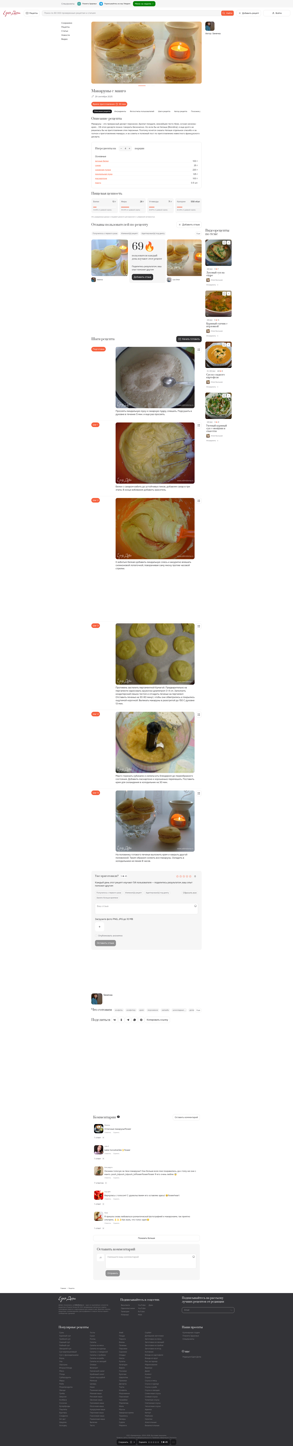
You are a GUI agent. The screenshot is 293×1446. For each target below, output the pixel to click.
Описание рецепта (102, 111)
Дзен (151, 1305)
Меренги (123, 1425)
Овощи (62, 1390)
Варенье (148, 1368)
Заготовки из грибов (154, 1345)
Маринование (151, 1364)
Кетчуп (148, 1412)
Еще (198, 233)
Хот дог (62, 1419)
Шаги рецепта (164, 111)
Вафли (122, 1368)
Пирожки (123, 1348)
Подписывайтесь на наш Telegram (117, 4)
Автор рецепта (180, 111)
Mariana (107, 1125)
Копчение (149, 1352)
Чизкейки (123, 1400)
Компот (148, 1374)
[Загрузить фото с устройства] (99, 926)
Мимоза (93, 1380)
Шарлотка (123, 1377)
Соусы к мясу (151, 1380)
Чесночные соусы (153, 1406)
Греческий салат (97, 1371)
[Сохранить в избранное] (224, 243)
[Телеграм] (128, 1020)
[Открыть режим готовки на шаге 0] (199, 350)
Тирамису (123, 1416)
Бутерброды (64, 1406)
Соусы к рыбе (151, 1387)
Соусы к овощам (152, 1390)
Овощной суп (65, 1348)
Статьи (64, 31)
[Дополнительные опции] (173, 1442)
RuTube (141, 1311)
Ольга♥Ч (107, 1192)
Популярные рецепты (74, 1327)
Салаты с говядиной (99, 1352)
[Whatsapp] (135, 1020)
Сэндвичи (63, 1416)
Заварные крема (126, 1412)
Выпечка (93, 1422)
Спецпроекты (188, 1339)
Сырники (123, 1352)
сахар (98, 165)
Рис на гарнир (151, 1361)
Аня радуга (108, 1167)
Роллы (92, 1339)
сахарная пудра (103, 170)
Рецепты (65, 27)
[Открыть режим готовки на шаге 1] (199, 425)
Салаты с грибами (98, 1355)
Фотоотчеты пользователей (142, 111)
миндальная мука (103, 174)
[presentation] (146, 926)
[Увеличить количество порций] (129, 148)
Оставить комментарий (186, 1117)
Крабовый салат (97, 1374)
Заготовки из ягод (153, 1348)
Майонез (149, 1416)
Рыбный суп (64, 1345)
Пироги (122, 1339)
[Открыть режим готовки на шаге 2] (199, 501)
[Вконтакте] (115, 1020)
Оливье (93, 1364)
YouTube (141, 1305)
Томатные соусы (152, 1400)
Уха (60, 1361)
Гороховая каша (97, 1416)
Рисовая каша (96, 1396)
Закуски (62, 1396)
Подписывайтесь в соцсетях (139, 1300)
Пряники (123, 1380)
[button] (134, 1442)
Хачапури (123, 1364)
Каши (92, 1387)
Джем (147, 1371)
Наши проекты (192, 1327)
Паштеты (63, 1409)
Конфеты (123, 1390)
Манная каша (96, 1393)
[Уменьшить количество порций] (121, 148)
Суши (92, 1336)
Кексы (121, 1358)
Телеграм (125, 1311)
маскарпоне (101, 178)
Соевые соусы (151, 1396)
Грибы (62, 1393)
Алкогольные (150, 1422)
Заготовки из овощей (154, 1342)
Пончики (123, 1371)
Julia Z (106, 1146)
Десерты (123, 1384)
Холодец (63, 1425)
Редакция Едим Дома (192, 1357)
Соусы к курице (152, 1384)
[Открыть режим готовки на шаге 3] (199, 626)
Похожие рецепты (199, 111)
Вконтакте (125, 1305)
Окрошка (63, 1364)
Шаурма (62, 1422)
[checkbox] (96, 936)
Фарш (61, 1380)
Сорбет (148, 1332)
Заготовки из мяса (153, 1339)
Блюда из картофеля (154, 1355)
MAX (140, 1315)
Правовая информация (160, 1438)
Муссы (122, 1409)
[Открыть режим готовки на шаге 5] (199, 793)
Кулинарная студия (191, 1332)
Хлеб (121, 1332)
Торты (121, 1387)
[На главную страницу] (12, 13)
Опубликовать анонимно (110, 936)
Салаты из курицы (98, 1348)
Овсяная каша (96, 1400)
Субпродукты (65, 1377)
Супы (61, 1332)
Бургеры (63, 1412)
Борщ (61, 1358)
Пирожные (124, 1396)
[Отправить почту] (231, 1310)
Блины (122, 1342)
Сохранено (66, 23)
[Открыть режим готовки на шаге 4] (199, 715)
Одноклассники (128, 1308)
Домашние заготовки (154, 1336)
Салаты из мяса (97, 1345)
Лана (106, 1213)
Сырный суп (64, 1342)
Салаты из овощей (98, 1361)
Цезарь (93, 1384)
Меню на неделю (143, 4)
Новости (65, 35)
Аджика (148, 1409)
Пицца (122, 1336)
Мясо (61, 1371)
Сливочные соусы (153, 1393)
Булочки (122, 1374)
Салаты (93, 1342)
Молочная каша (97, 1406)
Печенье (122, 1345)
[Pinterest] (141, 1020)
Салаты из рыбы (97, 1358)
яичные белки (102, 161)
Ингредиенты (120, 111)
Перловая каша (97, 1412)
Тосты (92, 1332)
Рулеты (122, 1361)
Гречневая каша (97, 1403)
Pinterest (125, 1315)
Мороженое (124, 1393)
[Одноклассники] (121, 1020)
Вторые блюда (65, 1368)
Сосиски (63, 1403)
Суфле (122, 1422)
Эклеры (122, 1419)
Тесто (92, 1425)
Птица (62, 1374)
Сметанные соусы (153, 1403)
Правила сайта (122, 1438)
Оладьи (122, 1355)
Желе (121, 1406)
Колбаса (63, 1400)
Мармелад (123, 1403)
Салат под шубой (97, 1377)
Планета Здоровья (89, 4)
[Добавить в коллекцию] (229, 243)
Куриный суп (65, 1336)
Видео (64, 39)
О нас (186, 1351)
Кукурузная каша (97, 1409)
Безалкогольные (152, 1425)
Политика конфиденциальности (139, 1438)
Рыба (61, 1384)
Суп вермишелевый (68, 1352)
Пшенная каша (96, 1390)
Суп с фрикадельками (69, 1355)
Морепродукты (66, 1387)
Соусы (148, 1377)
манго (98, 183)
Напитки (148, 1419)
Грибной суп (64, 1339)
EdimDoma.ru (79, 1305)
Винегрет (94, 1368)
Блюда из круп (151, 1358)
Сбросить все (190, 893)
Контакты (173, 1438)
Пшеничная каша (97, 1419)
